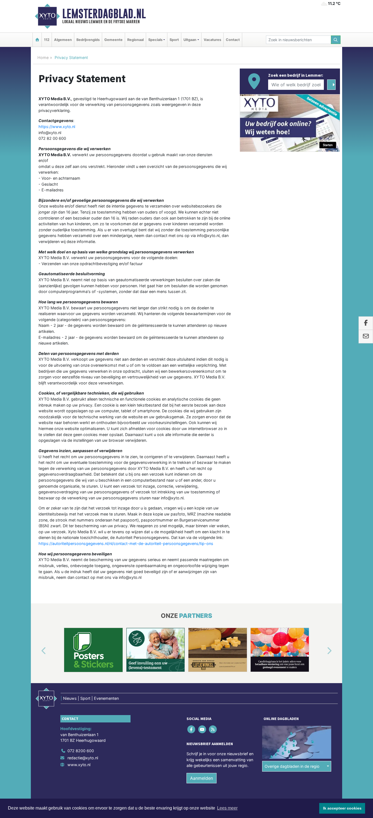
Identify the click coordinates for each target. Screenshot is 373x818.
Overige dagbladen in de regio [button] (292, 766)
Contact (233, 40)
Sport (174, 40)
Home (43, 57)
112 (46, 40)
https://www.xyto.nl (57, 126)
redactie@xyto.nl (82, 757)
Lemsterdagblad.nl (104, 14)
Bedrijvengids (88, 40)
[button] (37, 651)
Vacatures (212, 40)
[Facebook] (192, 729)
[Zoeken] (336, 39)
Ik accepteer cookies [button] (342, 808)
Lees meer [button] (227, 808)
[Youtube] (202, 729)
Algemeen (63, 40)
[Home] (37, 40)
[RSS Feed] (213, 729)
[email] (366, 336)
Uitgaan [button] (189, 40)
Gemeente (113, 40)
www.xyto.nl (78, 764)
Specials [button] (155, 40)
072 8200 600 (80, 750)
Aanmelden (201, 778)
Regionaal (135, 40)
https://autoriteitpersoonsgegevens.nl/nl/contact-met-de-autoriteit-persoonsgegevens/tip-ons (126, 543)
